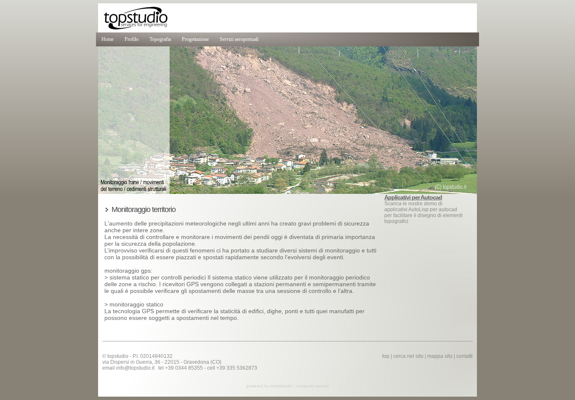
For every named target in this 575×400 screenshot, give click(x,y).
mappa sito (440, 356)
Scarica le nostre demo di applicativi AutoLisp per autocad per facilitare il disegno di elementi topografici (423, 209)
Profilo (131, 39)
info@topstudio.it (135, 368)
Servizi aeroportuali (239, 39)
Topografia (160, 39)
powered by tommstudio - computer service (287, 386)
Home (107, 39)
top (385, 356)
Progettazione (195, 39)
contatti (464, 356)
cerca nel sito (408, 356)
